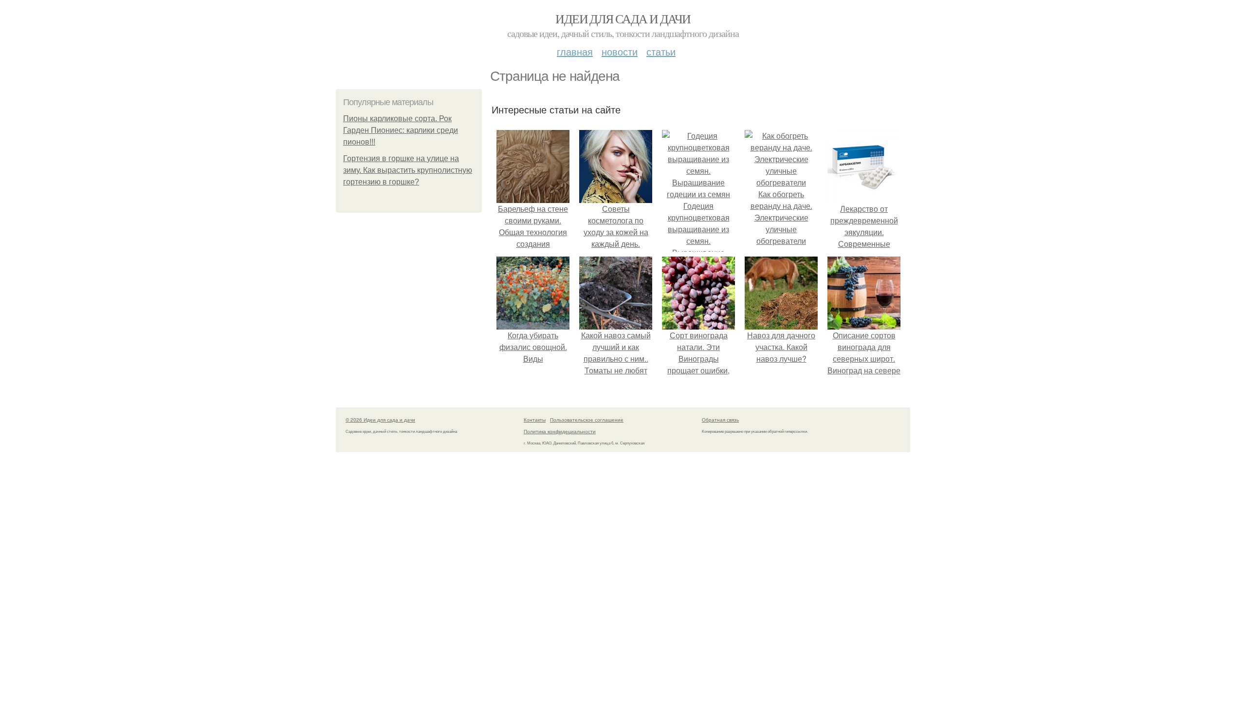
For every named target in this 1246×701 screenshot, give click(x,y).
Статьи (661, 51)
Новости (620, 51)
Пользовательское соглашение (586, 419)
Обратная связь (720, 419)
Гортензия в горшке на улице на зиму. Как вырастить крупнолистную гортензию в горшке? (407, 170)
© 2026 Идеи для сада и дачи (380, 419)
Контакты (535, 419)
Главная (575, 51)
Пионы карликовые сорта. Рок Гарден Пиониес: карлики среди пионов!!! (400, 130)
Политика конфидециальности (560, 431)
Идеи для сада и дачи (622, 18)
